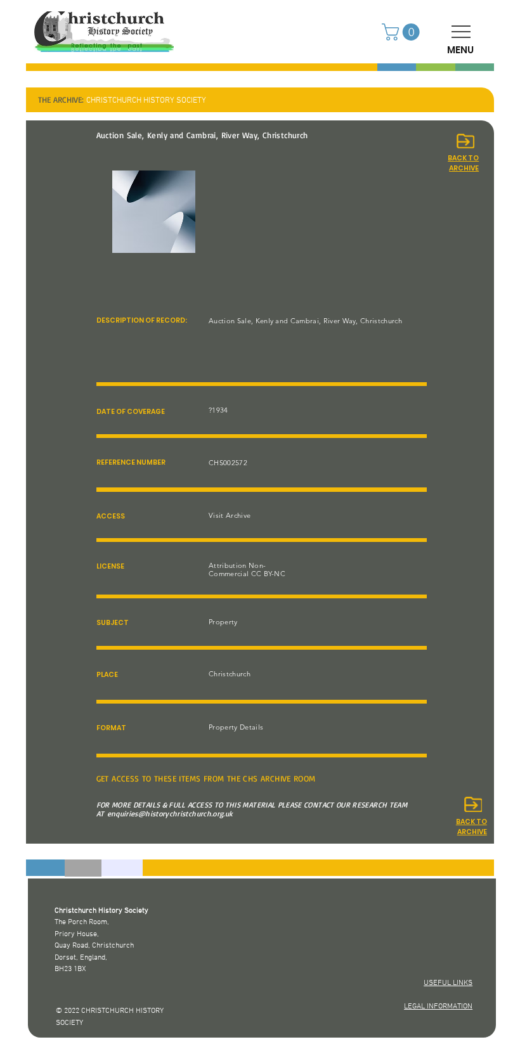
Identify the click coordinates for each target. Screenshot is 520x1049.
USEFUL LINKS (448, 983)
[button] (403, 32)
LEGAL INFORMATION (438, 1006)
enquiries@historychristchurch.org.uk (170, 813)
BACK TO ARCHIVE (471, 827)
